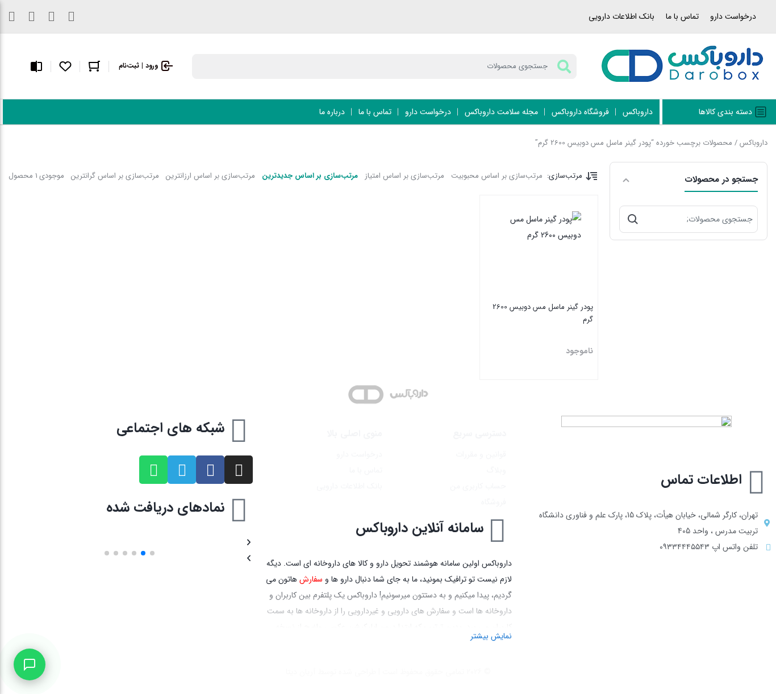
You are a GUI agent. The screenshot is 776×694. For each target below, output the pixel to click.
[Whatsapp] (153, 469)
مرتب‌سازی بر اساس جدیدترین (310, 176)
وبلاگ (496, 470)
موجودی (51, 176)
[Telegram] (182, 469)
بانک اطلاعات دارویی (621, 16)
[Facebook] (210, 469)
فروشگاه (493, 502)
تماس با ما (682, 16)
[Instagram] (238, 469)
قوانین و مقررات (481, 454)
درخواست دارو (733, 16)
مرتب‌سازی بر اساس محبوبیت (497, 176)
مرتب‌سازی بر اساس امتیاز (404, 176)
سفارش (311, 579)
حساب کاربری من (478, 486)
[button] (152, 553)
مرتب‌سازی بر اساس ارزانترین (210, 176)
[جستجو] (632, 219)
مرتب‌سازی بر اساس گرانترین (115, 176)
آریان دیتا (300, 672)
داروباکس (753, 143)
